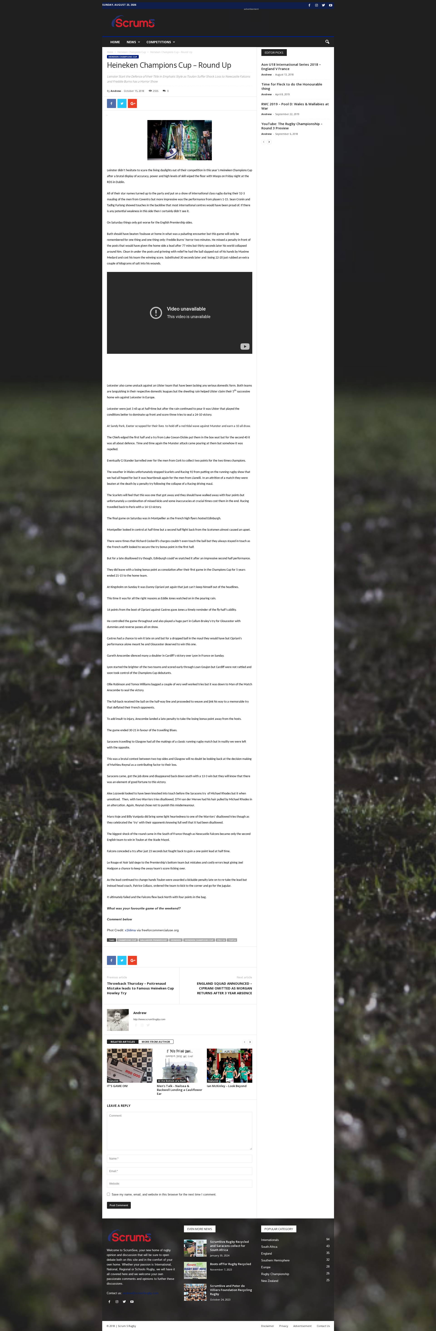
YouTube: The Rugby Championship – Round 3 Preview (291, 125)
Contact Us (323, 1326)
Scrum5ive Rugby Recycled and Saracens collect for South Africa (229, 1246)
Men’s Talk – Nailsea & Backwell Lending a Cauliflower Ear (179, 1090)
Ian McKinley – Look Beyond (227, 1086)
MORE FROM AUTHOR (156, 1041)
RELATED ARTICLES (123, 1041)
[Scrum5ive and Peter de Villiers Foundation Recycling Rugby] (195, 1292)
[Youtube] (330, 5)
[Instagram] (316, 5)
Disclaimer (267, 1326)
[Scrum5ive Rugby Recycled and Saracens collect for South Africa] (195, 1248)
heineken (176, 940)
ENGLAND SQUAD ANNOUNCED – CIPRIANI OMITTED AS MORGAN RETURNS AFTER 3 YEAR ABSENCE (224, 988)
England (266, 1253)
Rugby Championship (275, 1274)
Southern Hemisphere (275, 1260)
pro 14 (221, 940)
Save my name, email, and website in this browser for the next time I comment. (164, 1194)
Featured (113, 1080)
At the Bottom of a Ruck (172, 1080)
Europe (265, 1267)
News (131, 42)
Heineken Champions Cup (131, 52)
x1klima (130, 930)
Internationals (270, 1240)
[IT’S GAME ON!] (129, 1066)
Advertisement (302, 1326)
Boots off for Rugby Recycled (230, 1264)
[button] (327, 42)
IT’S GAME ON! (117, 1086)
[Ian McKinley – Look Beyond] (229, 1066)
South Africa (269, 1246)
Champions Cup (127, 940)
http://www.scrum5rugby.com (149, 1019)
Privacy (283, 1326)
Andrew (116, 91)
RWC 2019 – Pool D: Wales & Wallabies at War (295, 106)
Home (115, 42)
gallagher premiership (153, 940)
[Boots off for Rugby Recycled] (195, 1270)
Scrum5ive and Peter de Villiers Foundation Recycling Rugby (231, 1290)
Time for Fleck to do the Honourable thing (291, 86)
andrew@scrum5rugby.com (141, 1293)
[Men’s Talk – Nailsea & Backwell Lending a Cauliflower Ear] (179, 1066)
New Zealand (269, 1281)
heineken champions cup (199, 940)
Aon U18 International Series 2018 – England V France (291, 66)
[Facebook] (309, 5)
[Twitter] (323, 5)
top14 (231, 940)
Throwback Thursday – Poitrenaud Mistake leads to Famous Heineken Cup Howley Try (140, 988)
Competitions (158, 42)
